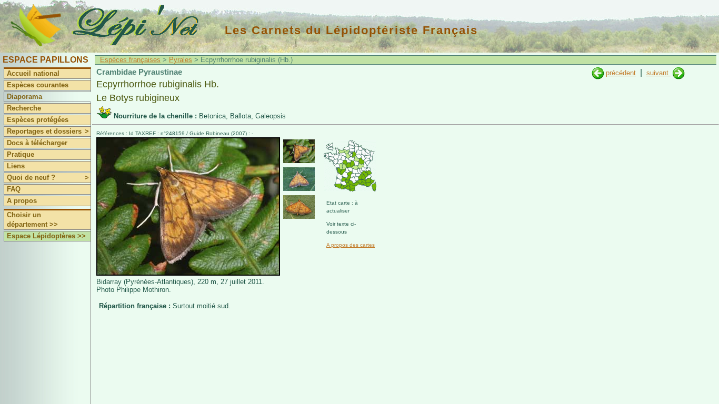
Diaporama (24, 96)
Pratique (20, 154)
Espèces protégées (37, 120)
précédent (621, 73)
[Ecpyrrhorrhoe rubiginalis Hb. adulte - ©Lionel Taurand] (299, 179)
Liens (16, 166)
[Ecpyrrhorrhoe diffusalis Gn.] (598, 73)
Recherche (24, 108)
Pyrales (180, 60)
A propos (22, 201)
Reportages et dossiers (48, 131)
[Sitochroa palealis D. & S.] (679, 73)
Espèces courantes (37, 85)
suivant (658, 73)
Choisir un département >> (32, 219)
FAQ (14, 189)
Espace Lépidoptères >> (46, 236)
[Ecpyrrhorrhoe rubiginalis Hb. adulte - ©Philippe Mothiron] (299, 151)
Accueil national (33, 73)
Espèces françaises (130, 60)
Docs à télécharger (37, 143)
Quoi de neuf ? (48, 177)
